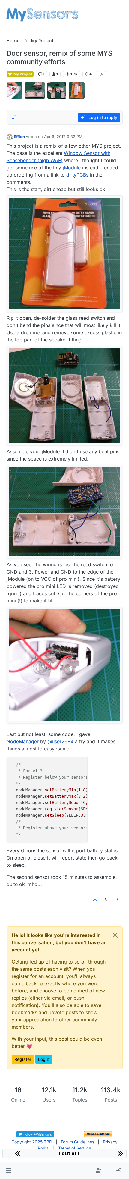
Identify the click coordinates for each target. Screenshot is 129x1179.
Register (22, 1059)
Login (43, 1059)
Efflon (19, 136)
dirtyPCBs (77, 175)
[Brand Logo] (42, 14)
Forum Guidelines (77, 1141)
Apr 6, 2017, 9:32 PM (63, 136)
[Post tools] (117, 899)
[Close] (115, 935)
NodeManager (23, 741)
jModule (72, 168)
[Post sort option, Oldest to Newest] (14, 117)
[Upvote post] (95, 899)
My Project (22, 74)
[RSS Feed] (101, 74)
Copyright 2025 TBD (31, 1141)
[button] (8, 1171)
